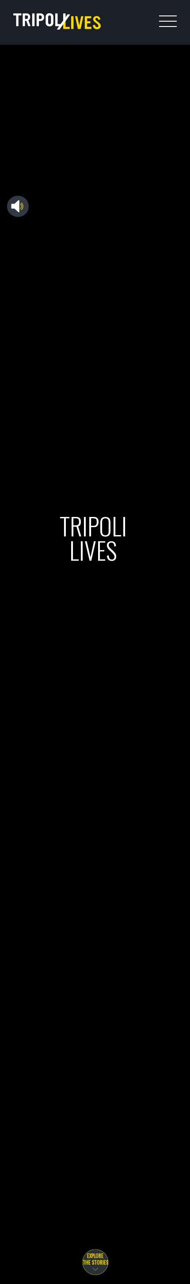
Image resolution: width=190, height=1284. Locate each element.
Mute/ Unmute (18, 209)
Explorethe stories (95, 1259)
